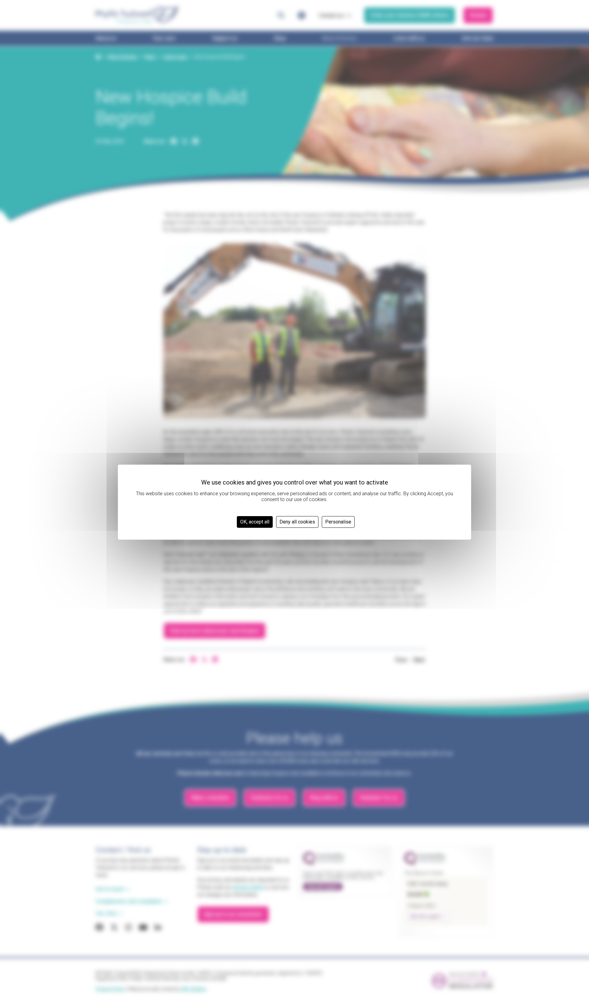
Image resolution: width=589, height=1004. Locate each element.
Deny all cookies (297, 522)
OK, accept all (254, 522)
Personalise (338, 522)
